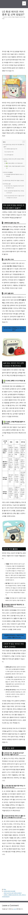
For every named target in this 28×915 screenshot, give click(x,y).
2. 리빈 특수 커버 (9, 151)
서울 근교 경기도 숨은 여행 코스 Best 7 (13, 893)
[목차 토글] (23, 142)
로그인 (15, 909)
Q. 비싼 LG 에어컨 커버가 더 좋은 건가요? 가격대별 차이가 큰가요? (15, 196)
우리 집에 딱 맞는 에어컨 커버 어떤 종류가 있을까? (14, 145)
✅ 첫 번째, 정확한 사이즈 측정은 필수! (14, 163)
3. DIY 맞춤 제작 (9, 154)
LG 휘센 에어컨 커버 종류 (9, 891)
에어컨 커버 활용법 (8, 172)
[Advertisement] (14, 36)
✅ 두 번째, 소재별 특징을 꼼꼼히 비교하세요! (15, 167)
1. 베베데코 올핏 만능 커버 (11, 148)
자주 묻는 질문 (7, 183)
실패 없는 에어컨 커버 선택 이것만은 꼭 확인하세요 (14, 160)
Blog (5, 889)
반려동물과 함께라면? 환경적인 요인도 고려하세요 (15, 175)
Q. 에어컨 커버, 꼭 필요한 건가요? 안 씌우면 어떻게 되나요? (15, 186)
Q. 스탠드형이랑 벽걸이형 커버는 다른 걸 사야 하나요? (15, 191)
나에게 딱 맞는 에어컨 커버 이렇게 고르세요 (14, 180)
